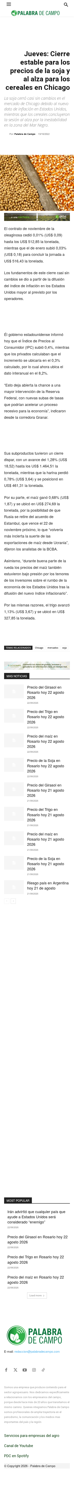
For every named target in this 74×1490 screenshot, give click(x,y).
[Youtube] (25, 1370)
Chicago (39, 647)
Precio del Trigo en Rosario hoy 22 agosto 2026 (45, 716)
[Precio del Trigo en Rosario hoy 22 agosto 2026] (14, 716)
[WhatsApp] (40, 144)
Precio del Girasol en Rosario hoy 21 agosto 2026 (45, 790)
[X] (31, 144)
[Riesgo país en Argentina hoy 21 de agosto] (14, 887)
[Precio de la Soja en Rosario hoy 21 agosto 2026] (14, 863)
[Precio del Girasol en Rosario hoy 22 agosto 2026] (14, 691)
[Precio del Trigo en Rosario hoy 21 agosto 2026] (14, 814)
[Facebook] (21, 144)
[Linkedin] (49, 144)
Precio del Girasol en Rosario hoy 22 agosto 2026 (45, 692)
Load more (35, 1295)
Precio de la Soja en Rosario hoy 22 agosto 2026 (45, 765)
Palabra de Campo (24, 133)
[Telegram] (59, 144)
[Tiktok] (43, 1370)
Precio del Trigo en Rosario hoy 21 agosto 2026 (45, 814)
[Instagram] (34, 1370)
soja (64, 647)
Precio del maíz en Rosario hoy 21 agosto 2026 (45, 839)
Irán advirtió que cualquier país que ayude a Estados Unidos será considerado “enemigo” (36, 1216)
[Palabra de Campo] (6, 134)
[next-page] (13, 901)
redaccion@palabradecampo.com (37, 1351)
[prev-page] (6, 901)
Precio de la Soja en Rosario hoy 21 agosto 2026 (45, 863)
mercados (52, 647)
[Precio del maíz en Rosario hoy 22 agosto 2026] (14, 740)
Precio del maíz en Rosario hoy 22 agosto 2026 (45, 741)
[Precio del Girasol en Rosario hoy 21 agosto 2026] (14, 789)
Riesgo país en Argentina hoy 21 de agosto (48, 885)
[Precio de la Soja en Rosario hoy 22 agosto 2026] (14, 765)
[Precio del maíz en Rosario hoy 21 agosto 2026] (14, 838)
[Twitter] (15, 1370)
